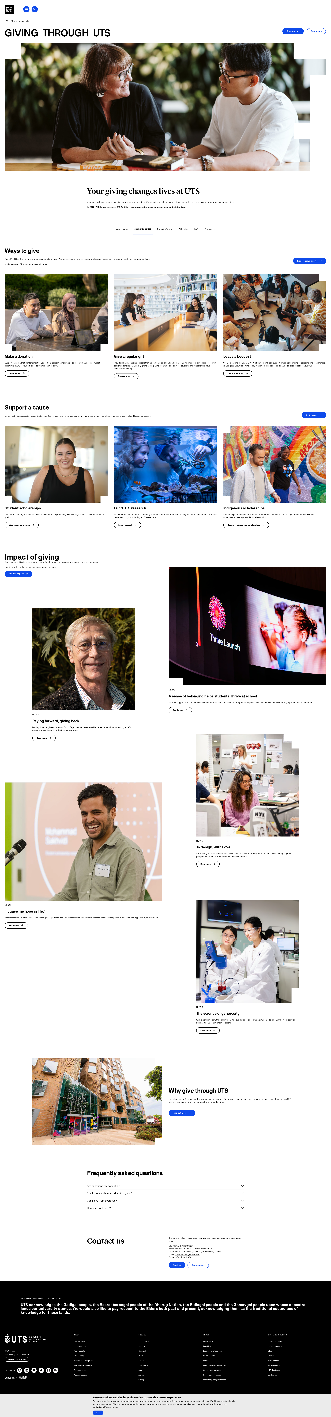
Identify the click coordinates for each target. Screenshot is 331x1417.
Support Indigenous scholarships (246, 525)
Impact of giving (165, 229)
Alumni (141, 1375)
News (140, 1356)
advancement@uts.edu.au (187, 1254)
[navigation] (165, 229)
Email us (177, 1265)
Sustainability (209, 1356)
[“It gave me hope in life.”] (83, 841)
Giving (141, 1380)
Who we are (208, 1341)
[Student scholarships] (56, 464)
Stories (141, 1370)
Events (141, 1360)
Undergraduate (80, 1346)
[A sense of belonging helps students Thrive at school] (247, 626)
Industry (141, 1346)
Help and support (275, 1346)
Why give (183, 229)
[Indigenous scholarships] (274, 464)
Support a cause (142, 228)
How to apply (79, 1356)
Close (98, 1413)
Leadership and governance (214, 1380)
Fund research (127, 525)
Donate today (293, 31)
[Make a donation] (56, 312)
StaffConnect (273, 1360)
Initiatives (207, 1360)
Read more (44, 738)
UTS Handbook (274, 1370)
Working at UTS (274, 1365)
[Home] (7, 21)
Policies (271, 1356)
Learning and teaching (212, 1351)
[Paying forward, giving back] (83, 659)
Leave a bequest (237, 373)
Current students (275, 1341)
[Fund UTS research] (165, 464)
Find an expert (144, 1341)
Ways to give (122, 229)
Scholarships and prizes (83, 1360)
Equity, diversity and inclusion (215, 1365)
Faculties (207, 1346)
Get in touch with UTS (17, 1359)
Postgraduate (79, 1351)
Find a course (79, 1341)
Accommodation (80, 1375)
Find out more (182, 1113)
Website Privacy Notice (107, 1407)
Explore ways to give (309, 261)
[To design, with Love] (247, 785)
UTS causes (314, 415)
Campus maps (79, 1370)
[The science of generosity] (247, 951)
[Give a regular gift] (165, 312)
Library (271, 1351)
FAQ (196, 229)
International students (83, 1365)
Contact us (316, 31)
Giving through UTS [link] (20, 21)
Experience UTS (144, 1365)
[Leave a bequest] (274, 312)
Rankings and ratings (212, 1375)
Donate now (17, 373)
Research (142, 1351)
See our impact (18, 574)
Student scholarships (22, 525)
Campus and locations (212, 1370)
